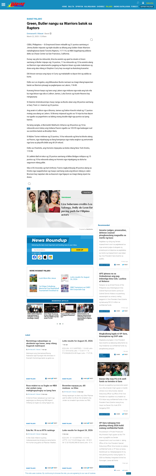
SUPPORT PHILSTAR (147, 6)
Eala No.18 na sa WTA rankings (40, 430)
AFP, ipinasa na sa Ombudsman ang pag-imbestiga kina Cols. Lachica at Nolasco (112, 277)
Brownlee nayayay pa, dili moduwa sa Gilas (74, 386)
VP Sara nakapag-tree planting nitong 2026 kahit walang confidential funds (111, 425)
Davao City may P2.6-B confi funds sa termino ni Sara (112, 380)
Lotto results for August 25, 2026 (77, 341)
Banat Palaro (34, 19)
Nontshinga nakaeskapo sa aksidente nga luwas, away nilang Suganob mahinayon (41, 343)
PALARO (109, 7)
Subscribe (149, 3)
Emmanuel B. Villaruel (35, 34)
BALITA (71, 7)
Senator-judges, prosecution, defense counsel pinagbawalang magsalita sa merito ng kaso (112, 234)
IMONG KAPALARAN (122, 7)
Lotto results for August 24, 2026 (77, 430)
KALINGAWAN (90, 7)
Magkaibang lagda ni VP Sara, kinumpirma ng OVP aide (113, 335)
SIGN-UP (79, 250)
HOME (64, 7)
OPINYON (79, 7)
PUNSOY (134, 7)
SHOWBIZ (101, 7)
